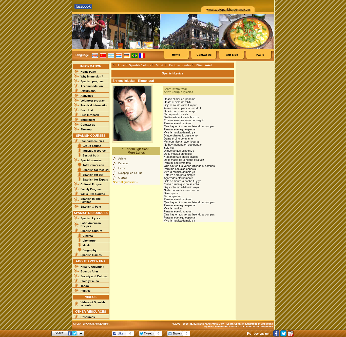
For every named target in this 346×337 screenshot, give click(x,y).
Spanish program (92, 81)
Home (176, 54)
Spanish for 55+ (93, 174)
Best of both (91, 155)
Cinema (88, 235)
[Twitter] (283, 333)
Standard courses (92, 141)
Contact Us (204, 54)
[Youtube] (290, 333)
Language (82, 55)
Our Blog (232, 54)
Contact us (88, 124)
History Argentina (92, 266)
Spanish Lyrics (90, 218)
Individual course (94, 150)
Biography (90, 250)
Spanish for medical (96, 169)
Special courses (91, 160)
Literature (89, 240)
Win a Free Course (93, 193)
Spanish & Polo (91, 206)
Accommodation (92, 86)
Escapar (123, 163)
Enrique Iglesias (180, 65)
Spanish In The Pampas (91, 200)
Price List (87, 110)
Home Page (88, 71)
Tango (85, 285)
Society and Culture (94, 276)
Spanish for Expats (95, 179)
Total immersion (93, 165)
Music (86, 245)
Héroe (122, 168)
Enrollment (88, 119)
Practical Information (94, 105)
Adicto (122, 158)
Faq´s (260, 54)
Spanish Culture (91, 230)
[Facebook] (276, 333)
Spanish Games (91, 254)
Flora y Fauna (90, 281)
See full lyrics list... (125, 182)
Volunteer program (93, 100)
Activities (87, 95)
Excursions (88, 90)
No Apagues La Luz (130, 172)
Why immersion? (92, 76)
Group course (92, 145)
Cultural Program (92, 184)
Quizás (122, 177)
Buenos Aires (90, 271)
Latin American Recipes (91, 225)
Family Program (91, 189)
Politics (85, 290)
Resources (88, 317)
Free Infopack (90, 114)
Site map (86, 129)
